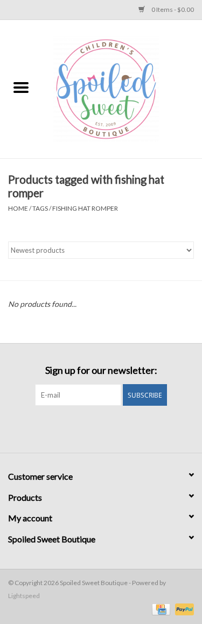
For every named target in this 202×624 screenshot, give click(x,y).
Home (18, 208)
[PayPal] (182, 609)
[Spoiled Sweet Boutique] (122, 88)
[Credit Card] (159, 609)
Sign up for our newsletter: (101, 370)
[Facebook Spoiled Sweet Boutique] (91, 428)
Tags (40, 208)
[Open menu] (21, 87)
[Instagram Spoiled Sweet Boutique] (110, 428)
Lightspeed (24, 596)
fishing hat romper (85, 208)
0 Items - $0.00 (172, 9)
